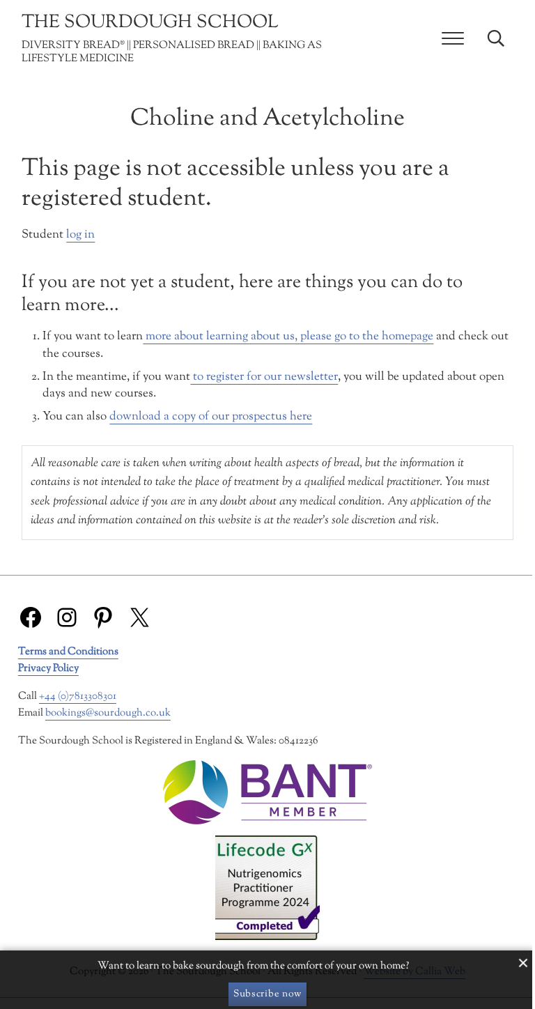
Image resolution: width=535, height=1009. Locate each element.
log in (80, 234)
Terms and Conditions (68, 652)
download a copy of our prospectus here (210, 416)
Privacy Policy (48, 668)
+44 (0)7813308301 (77, 696)
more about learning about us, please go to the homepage (288, 336)
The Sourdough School (150, 23)
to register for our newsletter (264, 377)
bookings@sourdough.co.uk (108, 713)
